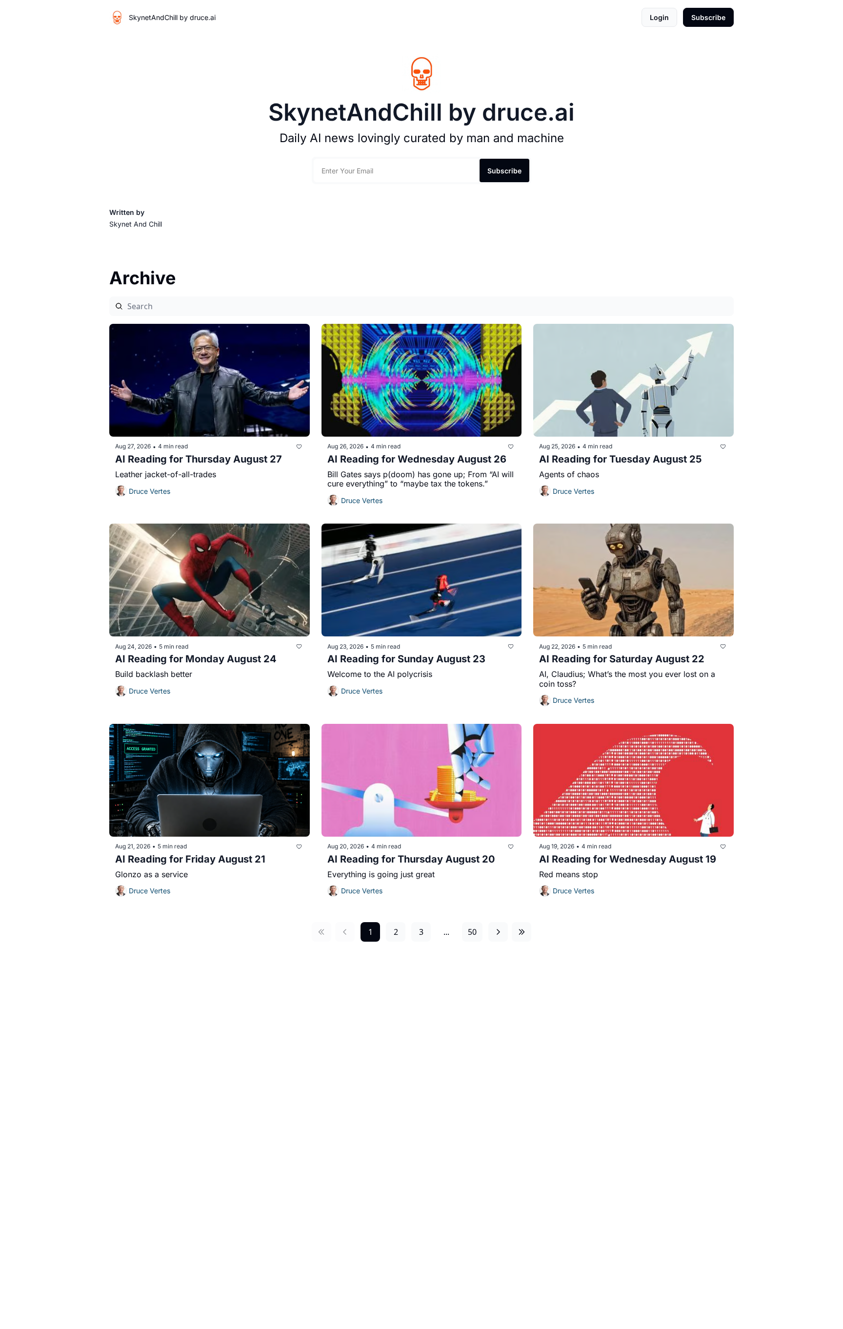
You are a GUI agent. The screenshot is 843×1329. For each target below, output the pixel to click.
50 (472, 932)
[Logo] (117, 17)
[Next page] (498, 932)
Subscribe (504, 171)
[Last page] (521, 932)
